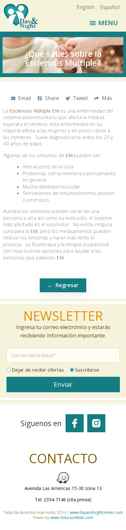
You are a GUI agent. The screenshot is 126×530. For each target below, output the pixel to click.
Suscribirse (87, 369)
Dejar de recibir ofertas (38, 369)
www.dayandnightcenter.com (96, 512)
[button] (104, 23)
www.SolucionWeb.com (71, 517)
